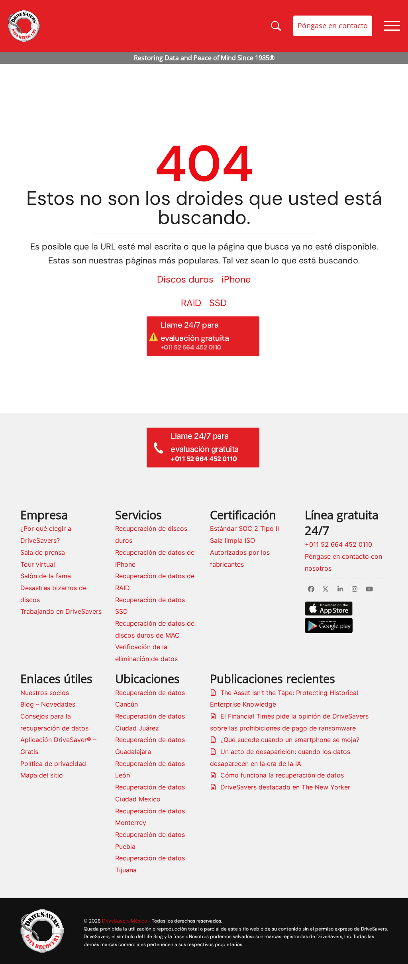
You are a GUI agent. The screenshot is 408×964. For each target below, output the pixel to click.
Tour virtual (37, 564)
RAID (191, 303)
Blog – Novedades (47, 704)
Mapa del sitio (41, 775)
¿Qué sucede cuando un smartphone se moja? (289, 740)
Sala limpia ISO (232, 540)
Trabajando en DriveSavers (61, 611)
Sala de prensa (42, 552)
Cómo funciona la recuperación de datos (282, 775)
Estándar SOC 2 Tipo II (244, 528)
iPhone (236, 279)
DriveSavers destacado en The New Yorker (285, 787)
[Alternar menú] (392, 26)
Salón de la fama (45, 576)
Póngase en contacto (333, 25)
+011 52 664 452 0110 (338, 544)
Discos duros (185, 279)
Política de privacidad (53, 764)
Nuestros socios (44, 693)
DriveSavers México (124, 921)
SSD (218, 303)
